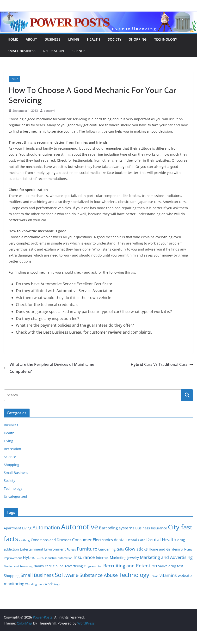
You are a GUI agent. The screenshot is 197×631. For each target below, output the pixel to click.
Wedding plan (34, 584)
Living (73, 39)
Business (53, 39)
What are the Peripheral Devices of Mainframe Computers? (52, 368)
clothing (24, 540)
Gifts (120, 549)
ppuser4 (49, 111)
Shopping (138, 39)
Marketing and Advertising (166, 557)
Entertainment (31, 549)
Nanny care (42, 566)
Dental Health (161, 539)
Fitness (71, 549)
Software (67, 575)
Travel (154, 576)
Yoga (57, 584)
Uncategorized (15, 496)
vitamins (168, 575)
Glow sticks (136, 549)
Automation (46, 527)
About (31, 39)
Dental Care (135, 540)
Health (93, 39)
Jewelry (133, 558)
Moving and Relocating (18, 566)
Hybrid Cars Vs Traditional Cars (159, 364)
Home (13, 39)
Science (78, 51)
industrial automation (59, 558)
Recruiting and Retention (130, 566)
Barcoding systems (116, 528)
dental (119, 539)
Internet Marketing (111, 557)
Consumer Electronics (92, 539)
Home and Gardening (166, 549)
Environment (55, 549)
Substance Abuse (99, 575)
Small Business (22, 51)
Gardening (107, 549)
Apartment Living (17, 528)
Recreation (53, 51)
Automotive (79, 527)
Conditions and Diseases (51, 539)
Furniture (87, 548)
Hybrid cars (33, 557)
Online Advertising (68, 566)
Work (48, 584)
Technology (165, 39)
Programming (93, 566)
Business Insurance (151, 528)
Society (114, 39)
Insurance (84, 557)
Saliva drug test (170, 566)
